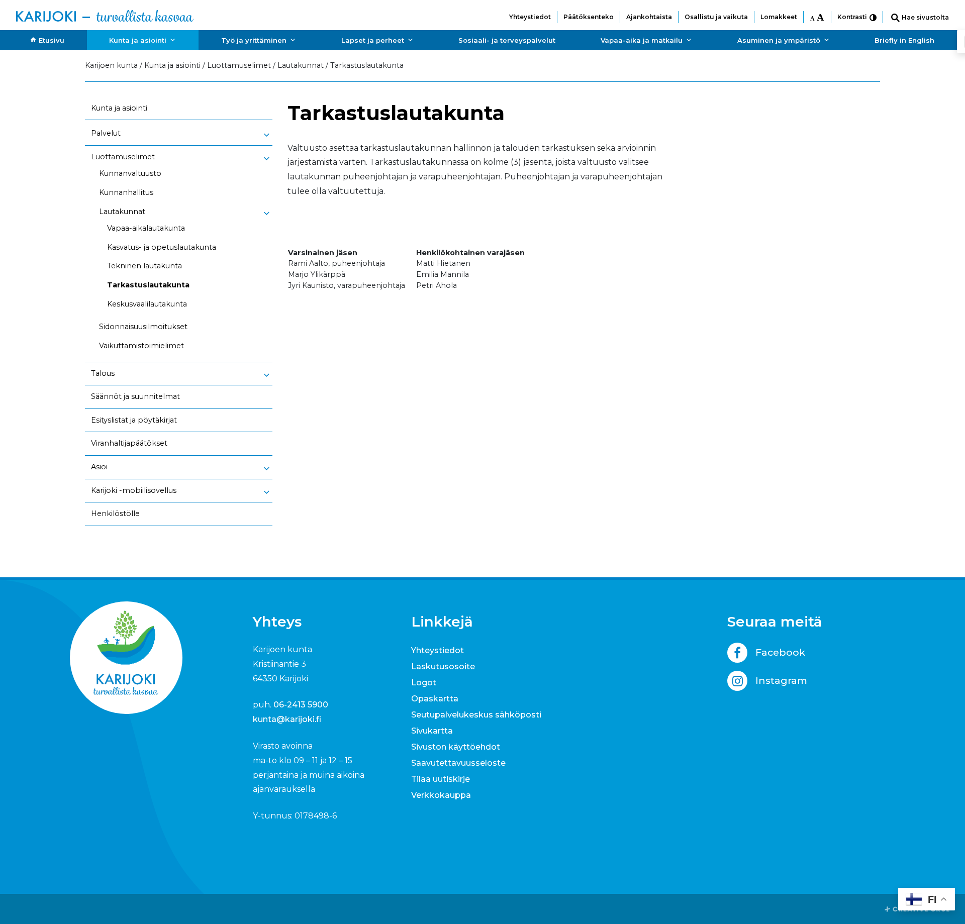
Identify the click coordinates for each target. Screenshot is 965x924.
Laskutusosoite (443, 666)
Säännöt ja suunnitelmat (135, 396)
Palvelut (106, 133)
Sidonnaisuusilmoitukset (143, 326)
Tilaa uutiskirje (440, 779)
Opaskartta (434, 698)
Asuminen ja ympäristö (778, 40)
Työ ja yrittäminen (253, 40)
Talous (103, 373)
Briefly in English (904, 40)
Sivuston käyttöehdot (455, 747)
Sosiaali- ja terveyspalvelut (506, 40)
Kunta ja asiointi (137, 40)
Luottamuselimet (123, 156)
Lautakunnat (122, 211)
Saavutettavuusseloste (458, 763)
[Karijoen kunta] (105, 15)
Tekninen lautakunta (144, 265)
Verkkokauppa (441, 795)
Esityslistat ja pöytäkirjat (134, 420)
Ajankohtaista (649, 17)
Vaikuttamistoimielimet (141, 345)
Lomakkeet (778, 17)
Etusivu (51, 40)
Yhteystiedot (530, 17)
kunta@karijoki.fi (287, 719)
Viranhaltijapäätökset (129, 443)
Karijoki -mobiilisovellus (133, 490)
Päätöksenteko (588, 17)
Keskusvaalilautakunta (147, 304)
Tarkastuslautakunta (148, 284)
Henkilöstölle (115, 513)
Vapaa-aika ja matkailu (642, 40)
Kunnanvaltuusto (130, 173)
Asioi (99, 466)
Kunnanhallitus (126, 192)
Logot (423, 682)
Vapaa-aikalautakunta (146, 228)
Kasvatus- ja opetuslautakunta (161, 247)
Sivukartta (432, 731)
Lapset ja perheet (372, 40)
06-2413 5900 (300, 704)
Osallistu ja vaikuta (716, 17)
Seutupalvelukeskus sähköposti (476, 715)
